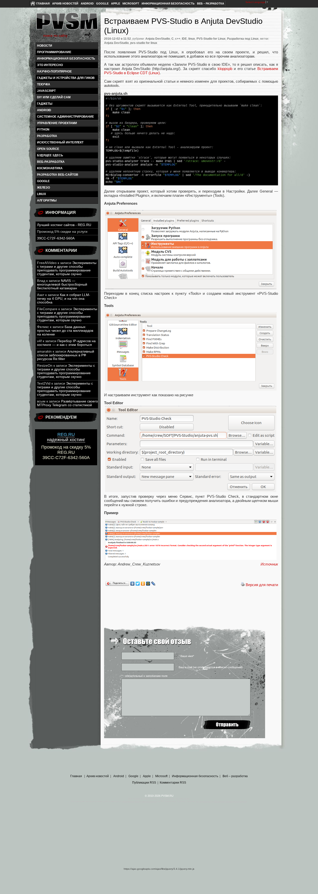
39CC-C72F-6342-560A (56, 238)
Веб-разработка (51, 162)
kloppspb (225, 68)
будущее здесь (50, 155)
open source (48, 149)
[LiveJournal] (153, 583)
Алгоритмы (47, 200)
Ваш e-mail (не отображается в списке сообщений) (211, 667)
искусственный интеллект (60, 142)
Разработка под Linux (243, 38)
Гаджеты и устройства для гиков (66, 78)
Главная (43, 3)
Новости (44, 45)
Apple (115, 3)
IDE (184, 38)
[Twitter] (137, 583)
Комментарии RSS (173, 782)
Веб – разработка (210, 3)
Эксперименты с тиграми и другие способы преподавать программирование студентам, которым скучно (66, 268)
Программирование (54, 52)
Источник (269, 564)
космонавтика (50, 168)
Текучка (43, 84)
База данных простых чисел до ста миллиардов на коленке (65, 330)
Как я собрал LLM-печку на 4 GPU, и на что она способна (63, 298)
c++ (177, 38)
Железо (43, 187)
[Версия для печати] (243, 585)
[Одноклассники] (143, 583)
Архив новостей (65, 3)
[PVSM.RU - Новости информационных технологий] (67, 23)
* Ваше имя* (186, 656)
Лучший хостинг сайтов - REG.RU (64, 225)
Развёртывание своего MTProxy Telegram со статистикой (67, 403)
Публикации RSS (144, 782)
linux (41, 194)
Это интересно (50, 65)
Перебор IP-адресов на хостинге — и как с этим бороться (66, 343)
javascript (46, 91)
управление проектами (57, 123)
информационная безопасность (66, 58)
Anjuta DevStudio (157, 38)
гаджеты (44, 103)
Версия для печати (262, 585)
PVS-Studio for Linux (211, 38)
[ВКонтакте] (132, 583)
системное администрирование (65, 116)
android (44, 110)
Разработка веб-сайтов (57, 174)
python (43, 129)
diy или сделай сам (54, 97)
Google (102, 3)
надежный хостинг (66, 437)
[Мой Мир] (148, 583)
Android (87, 3)
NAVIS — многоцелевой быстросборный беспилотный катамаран (62, 284)
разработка (47, 136)
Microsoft (130, 3)
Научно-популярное (54, 71)
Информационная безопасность (168, 3)
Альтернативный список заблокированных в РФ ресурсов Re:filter (65, 355)
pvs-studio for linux (143, 43)
